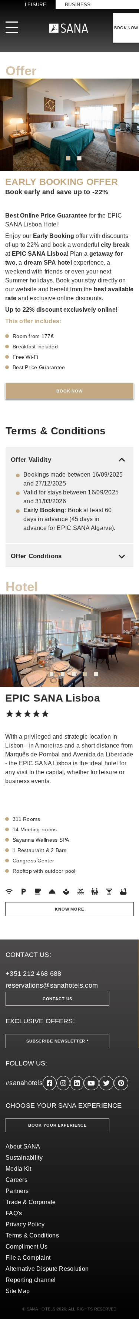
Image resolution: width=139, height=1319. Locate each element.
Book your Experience (57, 1125)
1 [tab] (68, 158)
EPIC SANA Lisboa (39, 254)
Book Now (69, 391)
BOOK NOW (126, 28)
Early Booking (54, 236)
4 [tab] (85, 674)
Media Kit (18, 1169)
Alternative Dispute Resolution (47, 1269)
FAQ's (14, 1213)
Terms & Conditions (32, 1235)
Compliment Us (27, 1246)
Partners (17, 1191)
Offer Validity (69, 459)
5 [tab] (96, 674)
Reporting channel (31, 1280)
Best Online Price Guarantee (46, 215)
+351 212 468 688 (33, 973)
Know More (69, 909)
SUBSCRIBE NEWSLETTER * (57, 1041)
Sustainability (24, 1157)
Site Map (18, 1291)
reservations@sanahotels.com (52, 985)
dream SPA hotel (48, 262)
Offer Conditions (69, 556)
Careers (16, 1180)
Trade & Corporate (31, 1202)
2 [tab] (79, 158)
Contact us (58, 999)
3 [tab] (74, 674)
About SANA (23, 1146)
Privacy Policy (25, 1224)
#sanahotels (24, 1083)
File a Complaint (28, 1258)
